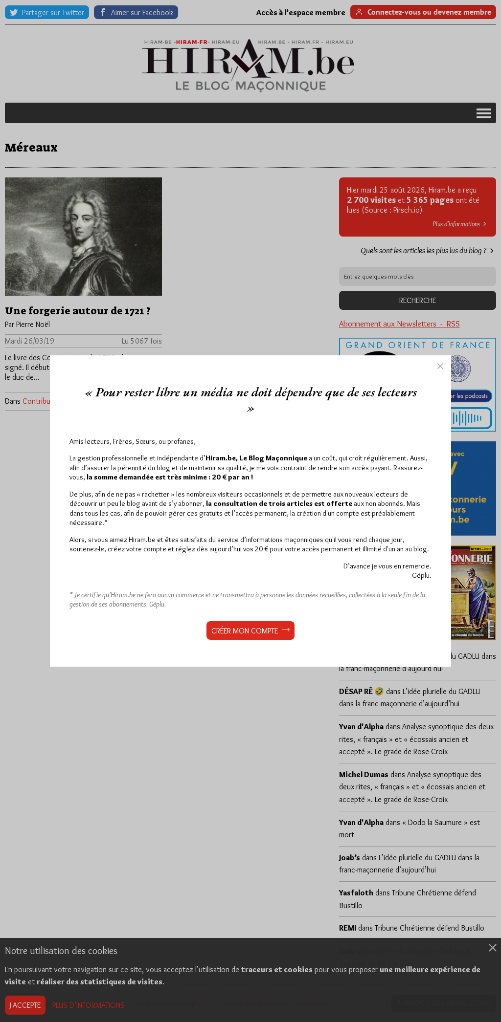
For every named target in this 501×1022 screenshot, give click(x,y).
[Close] (440, 366)
